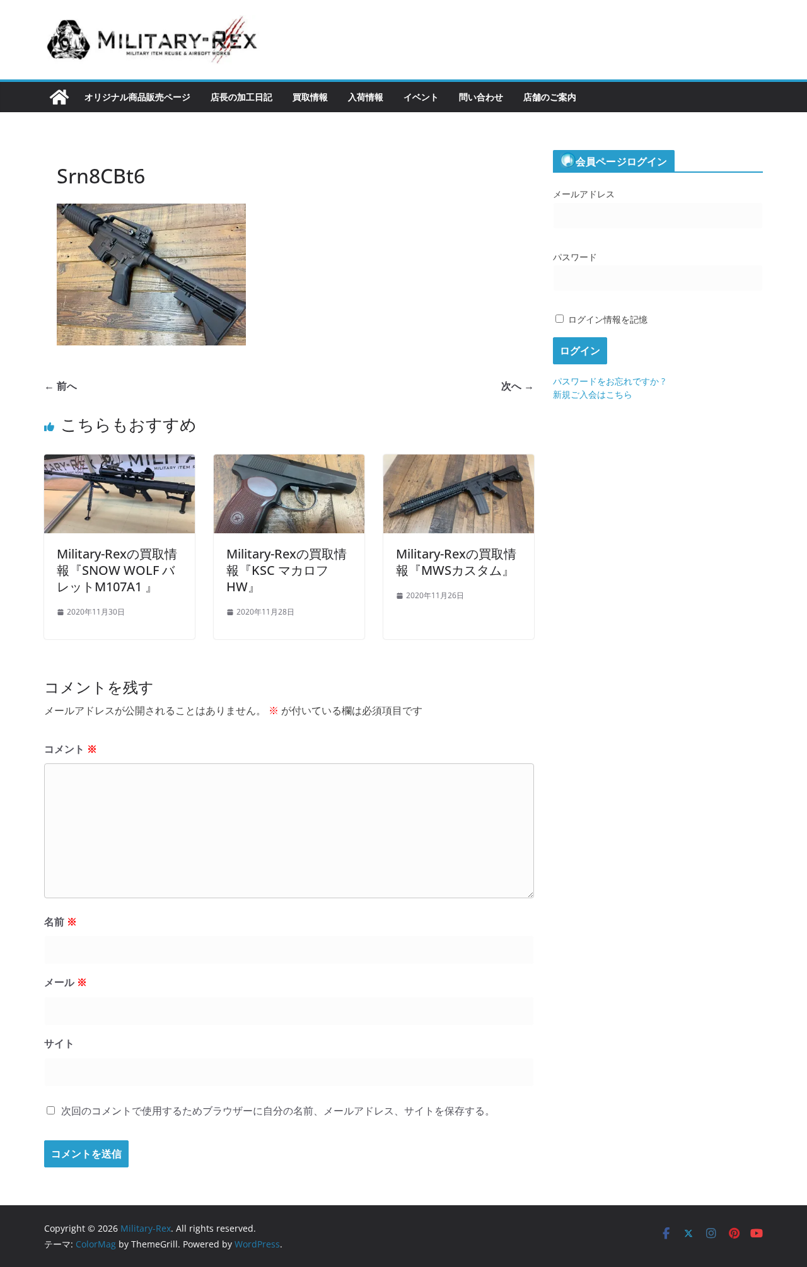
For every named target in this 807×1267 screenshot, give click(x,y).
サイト (59, 1043)
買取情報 (310, 97)
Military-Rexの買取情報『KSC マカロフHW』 (286, 570)
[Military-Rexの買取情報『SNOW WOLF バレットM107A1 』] (119, 463)
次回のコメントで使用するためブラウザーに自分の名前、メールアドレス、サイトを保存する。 (278, 1111)
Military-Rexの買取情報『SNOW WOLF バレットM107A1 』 (117, 570)
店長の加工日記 (241, 97)
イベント (421, 97)
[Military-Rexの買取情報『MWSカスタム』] (458, 463)
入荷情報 (365, 97)
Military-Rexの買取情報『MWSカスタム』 (456, 562)
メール (65, 982)
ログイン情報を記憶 (606, 319)
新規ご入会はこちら (592, 394)
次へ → (517, 386)
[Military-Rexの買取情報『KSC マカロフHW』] (289, 463)
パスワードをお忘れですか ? (609, 381)
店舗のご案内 (549, 97)
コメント (70, 749)
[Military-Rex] (59, 97)
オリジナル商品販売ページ (137, 97)
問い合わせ (481, 97)
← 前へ (60, 386)
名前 (60, 922)
